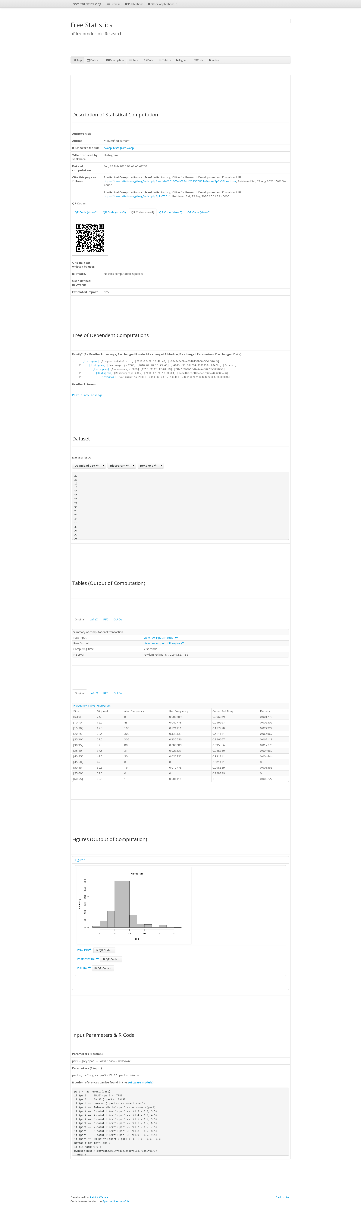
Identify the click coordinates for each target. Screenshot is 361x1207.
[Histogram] (90, 361)
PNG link (82, 950)
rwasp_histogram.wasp (119, 148)
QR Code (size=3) (114, 212)
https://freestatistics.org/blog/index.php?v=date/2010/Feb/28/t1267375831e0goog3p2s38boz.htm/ (170, 181)
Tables (166, 60)
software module (140, 1082)
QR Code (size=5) (170, 212)
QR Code (104, 950)
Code (200, 60)
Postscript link (86, 959)
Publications (135, 4)
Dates (94, 60)
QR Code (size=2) (86, 212)
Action (216, 60)
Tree (135, 60)
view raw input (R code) (159, 637)
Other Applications (163, 4)
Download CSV (85, 465)
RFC (105, 619)
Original (79, 619)
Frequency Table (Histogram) (92, 705)
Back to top (283, 1197)
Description (116, 60)
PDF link (82, 968)
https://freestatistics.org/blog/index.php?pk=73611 (137, 196)
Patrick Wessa (98, 1197)
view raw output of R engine (162, 643)
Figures (184, 60)
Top (79, 60)
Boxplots (147, 465)
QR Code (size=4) (142, 212)
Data (150, 60)
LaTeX (94, 619)
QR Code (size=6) (198, 212)
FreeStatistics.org (86, 3)
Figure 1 (80, 860)
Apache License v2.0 (116, 1201)
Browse (116, 4)
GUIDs (118, 619)
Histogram (118, 465)
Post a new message (87, 395)
